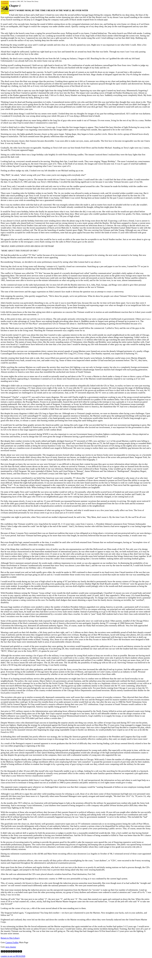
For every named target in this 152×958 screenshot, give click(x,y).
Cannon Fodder (12, 942)
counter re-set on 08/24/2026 (13, 956)
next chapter (10, 947)
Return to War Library (10, 938)
